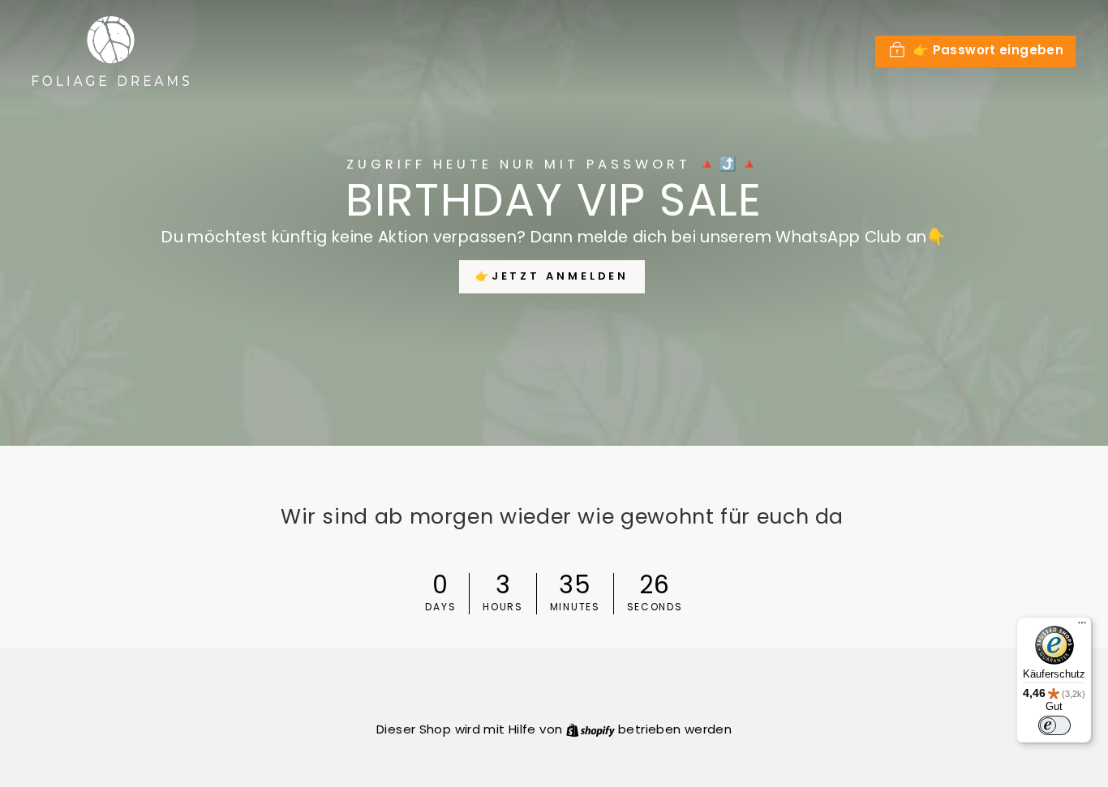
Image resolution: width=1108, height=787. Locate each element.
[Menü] (1082, 626)
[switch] (1054, 725)
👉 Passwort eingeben (988, 49)
